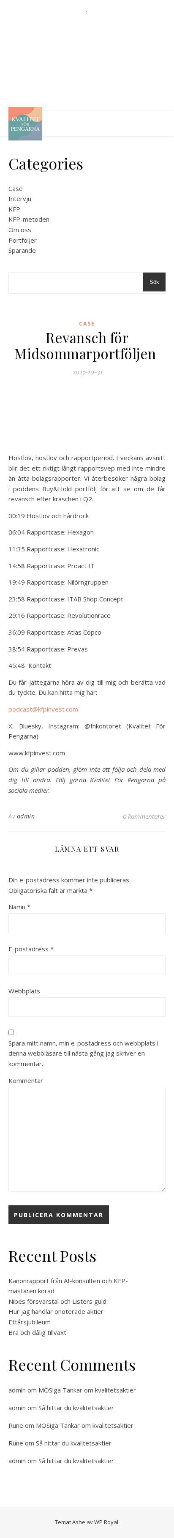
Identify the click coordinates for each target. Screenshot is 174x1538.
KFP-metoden (28, 219)
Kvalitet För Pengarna (87, 57)
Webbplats (24, 991)
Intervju (19, 198)
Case (15, 188)
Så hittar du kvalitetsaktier (76, 1407)
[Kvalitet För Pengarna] (25, 123)
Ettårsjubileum (30, 1322)
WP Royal (106, 1522)
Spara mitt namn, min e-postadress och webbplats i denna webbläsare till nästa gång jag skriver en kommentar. (83, 1053)
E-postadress (31, 949)
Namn (19, 907)
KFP (14, 209)
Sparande (22, 250)
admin (26, 816)
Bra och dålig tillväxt (38, 1332)
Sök (154, 282)
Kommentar (25, 1080)
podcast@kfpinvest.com (43, 709)
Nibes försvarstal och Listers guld (57, 1301)
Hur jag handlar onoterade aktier (56, 1311)
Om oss (19, 229)
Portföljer (22, 240)
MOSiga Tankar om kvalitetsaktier (88, 1390)
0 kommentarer (144, 816)
